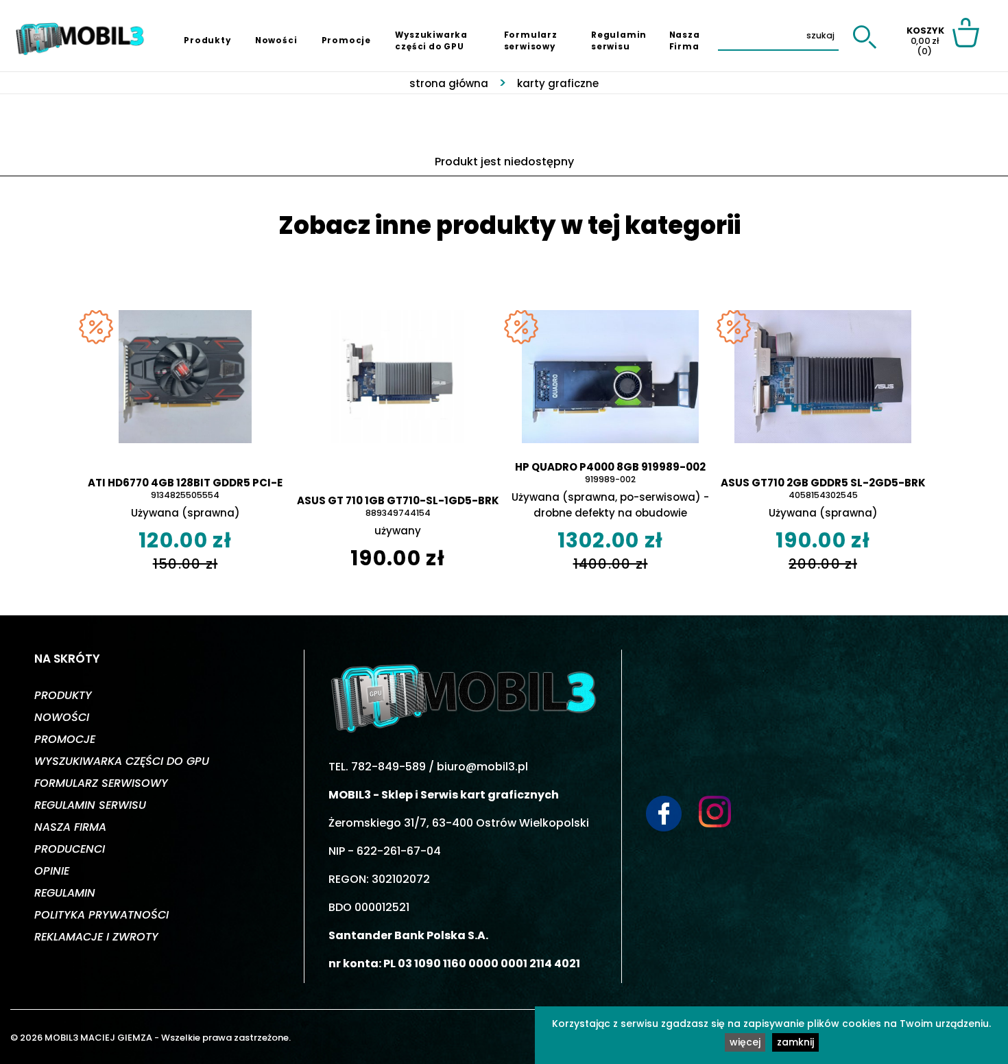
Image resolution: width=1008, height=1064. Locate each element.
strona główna (448, 83)
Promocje (346, 40)
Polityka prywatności (101, 915)
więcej (745, 1042)
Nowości (276, 40)
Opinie (51, 871)
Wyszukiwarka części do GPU (431, 40)
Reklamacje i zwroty (96, 937)
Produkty (207, 40)
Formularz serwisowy (530, 40)
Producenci (69, 849)
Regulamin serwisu (619, 40)
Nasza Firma (684, 40)
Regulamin (64, 893)
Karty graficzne (558, 83)
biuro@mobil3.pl (482, 767)
